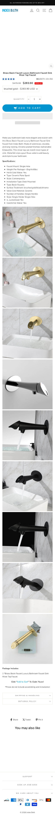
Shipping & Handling (27, 696)
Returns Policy (27, 701)
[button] (8, 79)
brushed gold (9, 762)
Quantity (19, 99)
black (12, 762)
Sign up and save (27, 785)
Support (27, 777)
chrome (15, 762)
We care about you (27, 793)
